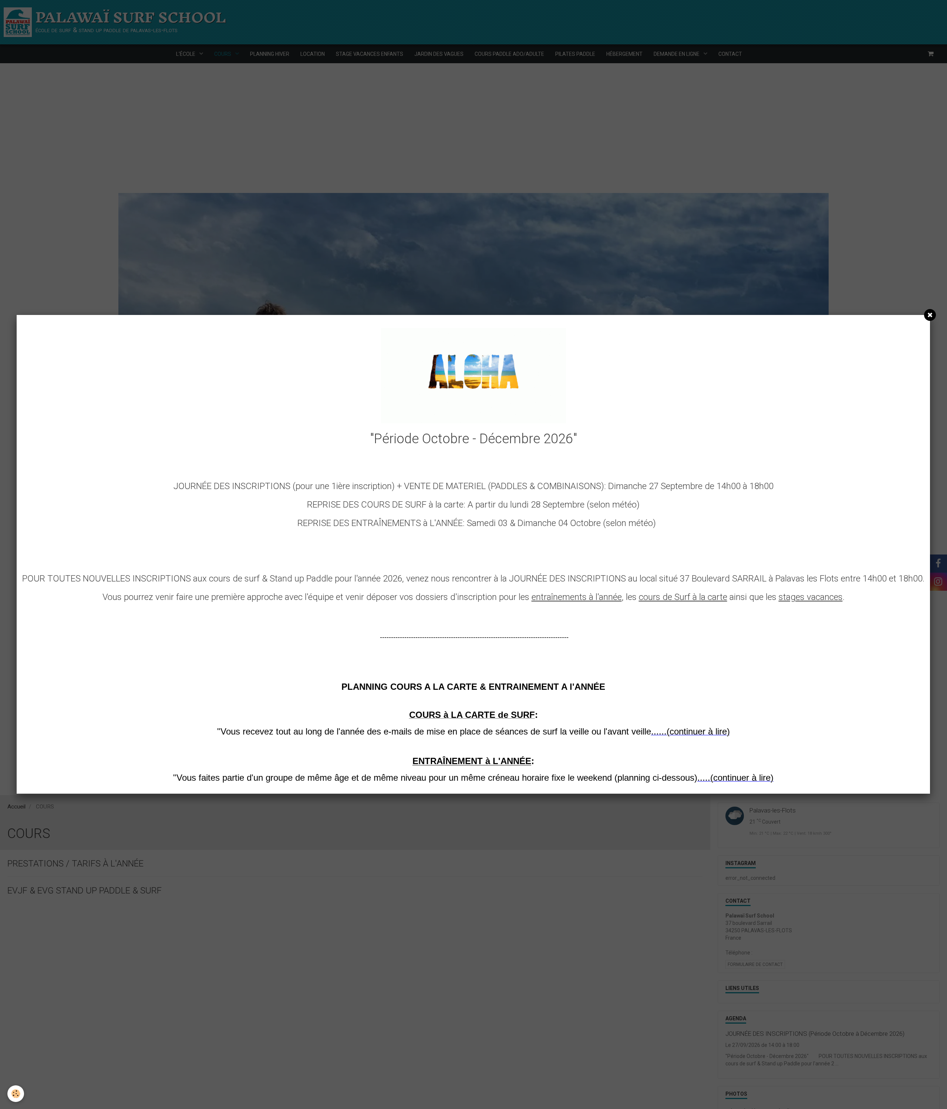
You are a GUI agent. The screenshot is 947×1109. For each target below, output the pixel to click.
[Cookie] (15, 1093)
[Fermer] (930, 315)
